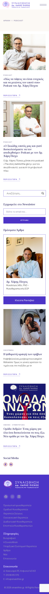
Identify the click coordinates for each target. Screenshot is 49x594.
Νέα (5, 554)
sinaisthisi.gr (18, 587)
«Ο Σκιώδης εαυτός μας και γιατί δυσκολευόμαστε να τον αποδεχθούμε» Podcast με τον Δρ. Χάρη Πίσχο (23, 151)
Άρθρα (6, 550)
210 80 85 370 (12, 574)
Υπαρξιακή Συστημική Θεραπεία (20, 546)
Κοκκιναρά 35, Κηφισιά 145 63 (21, 570)
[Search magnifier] (43, 193)
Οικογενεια (8, 350)
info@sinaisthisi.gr (15, 579)
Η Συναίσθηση (10, 542)
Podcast (7, 75)
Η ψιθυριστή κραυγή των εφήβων (22, 354)
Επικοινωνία (9, 558)
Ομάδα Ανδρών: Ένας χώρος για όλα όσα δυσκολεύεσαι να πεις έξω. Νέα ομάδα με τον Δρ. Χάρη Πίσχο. (24, 432)
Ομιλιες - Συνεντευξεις (14, 425)
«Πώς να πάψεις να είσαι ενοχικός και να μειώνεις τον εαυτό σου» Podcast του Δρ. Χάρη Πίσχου (23, 82)
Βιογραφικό (9, 538)
